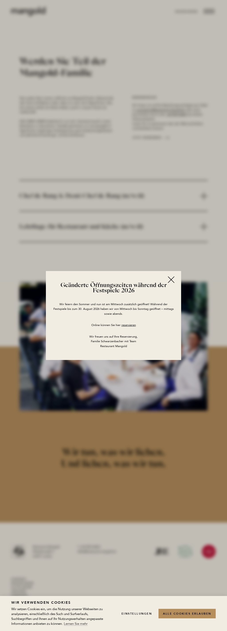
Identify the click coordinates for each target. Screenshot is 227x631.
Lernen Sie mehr (76, 623)
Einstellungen (136, 613)
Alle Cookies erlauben (187, 613)
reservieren (128, 325)
